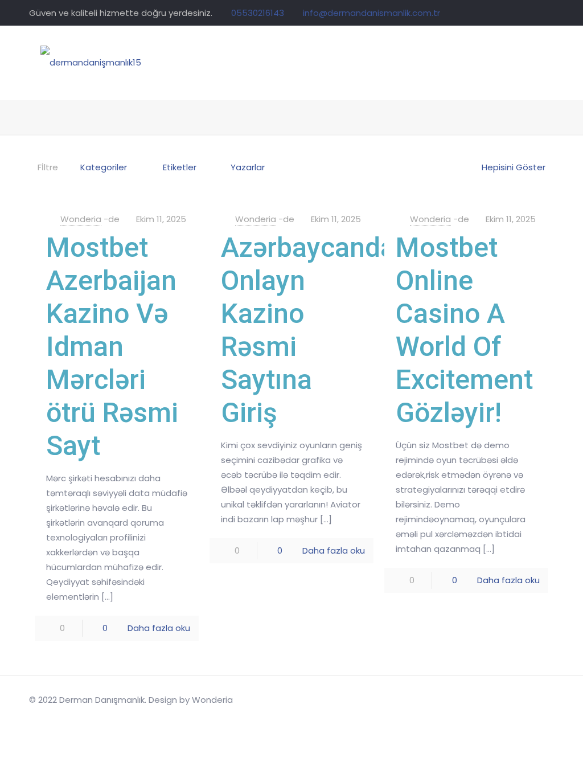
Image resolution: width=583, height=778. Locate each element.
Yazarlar (248, 167)
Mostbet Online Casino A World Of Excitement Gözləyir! (464, 330)
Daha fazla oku (159, 628)
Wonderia (80, 219)
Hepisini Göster (513, 167)
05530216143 (257, 13)
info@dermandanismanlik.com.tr (371, 13)
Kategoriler (103, 167)
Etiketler (179, 167)
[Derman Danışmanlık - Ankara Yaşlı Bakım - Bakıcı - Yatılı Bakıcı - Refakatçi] (90, 63)
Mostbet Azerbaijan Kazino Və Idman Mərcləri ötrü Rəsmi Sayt (112, 346)
